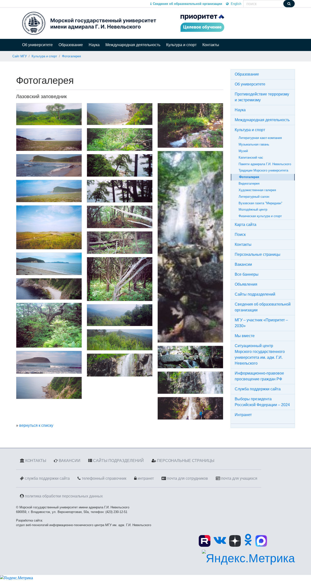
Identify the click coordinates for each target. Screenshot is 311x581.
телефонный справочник (104, 478)
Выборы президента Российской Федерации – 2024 (262, 402)
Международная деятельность (132, 45)
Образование (71, 45)
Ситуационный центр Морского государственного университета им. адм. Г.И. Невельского (260, 354)
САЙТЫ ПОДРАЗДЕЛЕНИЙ (118, 461)
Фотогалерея (71, 56)
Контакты (210, 45)
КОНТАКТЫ (35, 461)
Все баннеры (247, 274)
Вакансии (243, 264)
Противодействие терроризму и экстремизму (262, 97)
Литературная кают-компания (260, 138)
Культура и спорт (181, 45)
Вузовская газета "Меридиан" (260, 203)
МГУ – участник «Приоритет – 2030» (261, 323)
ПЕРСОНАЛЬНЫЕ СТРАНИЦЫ (185, 461)
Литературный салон (254, 196)
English (235, 4)
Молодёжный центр (253, 209)
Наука (94, 45)
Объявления (246, 284)
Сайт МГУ (19, 56)
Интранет (243, 415)
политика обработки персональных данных (64, 496)
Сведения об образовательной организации (263, 307)
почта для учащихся (239, 478)
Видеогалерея (249, 183)
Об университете (37, 45)
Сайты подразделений (255, 294)
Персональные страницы (257, 254)
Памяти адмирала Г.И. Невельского (265, 164)
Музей (243, 151)
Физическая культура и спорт (260, 216)
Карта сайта (245, 224)
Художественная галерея (257, 190)
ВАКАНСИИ (69, 461)
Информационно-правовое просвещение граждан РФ (259, 376)
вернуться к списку (36, 425)
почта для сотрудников (187, 478)
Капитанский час (251, 157)
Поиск (240, 234)
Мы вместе (245, 336)
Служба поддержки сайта (258, 389)
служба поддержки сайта (47, 478)
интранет (146, 478)
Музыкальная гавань (254, 144)
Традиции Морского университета (263, 170)
